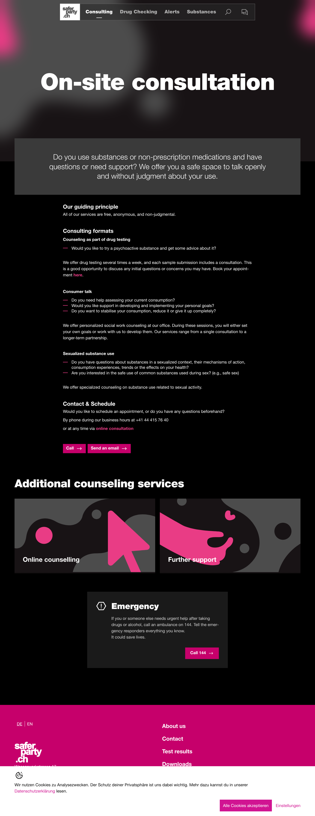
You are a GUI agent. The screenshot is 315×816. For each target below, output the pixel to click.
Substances (201, 12)
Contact (172, 739)
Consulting (99, 12)
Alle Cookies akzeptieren (246, 805)
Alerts (171, 12)
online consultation (115, 429)
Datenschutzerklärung (35, 790)
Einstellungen (288, 805)
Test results (177, 752)
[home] (70, 12)
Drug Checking (138, 12)
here (78, 276)
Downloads (177, 765)
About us (174, 727)
